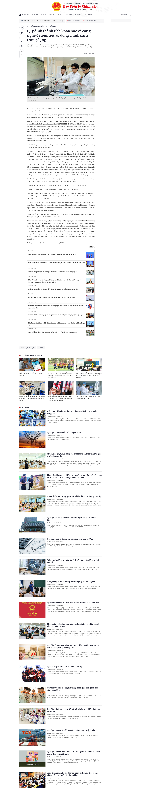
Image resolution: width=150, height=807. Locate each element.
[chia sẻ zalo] (21, 33)
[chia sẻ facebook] (21, 27)
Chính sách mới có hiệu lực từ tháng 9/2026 (30, 374)
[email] (99, 21)
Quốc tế (77, 15)
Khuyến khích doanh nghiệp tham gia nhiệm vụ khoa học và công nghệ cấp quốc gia (55, 315)
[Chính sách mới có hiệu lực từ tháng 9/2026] (32, 364)
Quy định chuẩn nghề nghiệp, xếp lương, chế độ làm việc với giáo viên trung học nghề (32, 398)
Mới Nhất (124, 15)
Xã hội (60, 15)
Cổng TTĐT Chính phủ (74, 20)
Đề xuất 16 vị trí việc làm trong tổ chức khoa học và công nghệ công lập (51, 272)
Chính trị (35, 15)
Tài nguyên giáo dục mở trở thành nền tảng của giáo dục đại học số (73, 561)
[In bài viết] (21, 46)
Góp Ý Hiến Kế (88, 15)
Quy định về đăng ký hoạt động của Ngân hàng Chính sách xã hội (73, 519)
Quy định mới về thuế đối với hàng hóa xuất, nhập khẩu (71, 730)
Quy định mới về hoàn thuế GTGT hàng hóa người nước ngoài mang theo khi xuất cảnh (73, 753)
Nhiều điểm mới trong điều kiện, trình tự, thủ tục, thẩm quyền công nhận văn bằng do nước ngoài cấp (60, 398)
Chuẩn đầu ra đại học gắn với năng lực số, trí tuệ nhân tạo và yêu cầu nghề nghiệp (73, 625)
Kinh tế (43, 15)
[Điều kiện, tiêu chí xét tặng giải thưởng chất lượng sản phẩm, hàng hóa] (32, 418)
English (85, 9)
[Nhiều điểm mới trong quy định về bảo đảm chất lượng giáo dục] (32, 503)
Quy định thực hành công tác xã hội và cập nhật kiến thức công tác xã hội (74, 710)
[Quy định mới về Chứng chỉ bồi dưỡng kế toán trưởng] (32, 546)
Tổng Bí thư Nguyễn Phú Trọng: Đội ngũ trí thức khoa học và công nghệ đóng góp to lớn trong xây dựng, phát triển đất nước (55, 281)
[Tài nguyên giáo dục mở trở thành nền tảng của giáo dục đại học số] (32, 567)
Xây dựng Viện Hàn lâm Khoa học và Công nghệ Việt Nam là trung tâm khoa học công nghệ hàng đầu (56, 307)
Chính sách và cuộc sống (35, 26)
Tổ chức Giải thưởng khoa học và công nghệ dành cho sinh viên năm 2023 (52, 297)
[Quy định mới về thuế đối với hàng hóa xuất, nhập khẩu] (32, 737)
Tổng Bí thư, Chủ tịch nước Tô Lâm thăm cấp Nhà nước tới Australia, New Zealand (40, 20)
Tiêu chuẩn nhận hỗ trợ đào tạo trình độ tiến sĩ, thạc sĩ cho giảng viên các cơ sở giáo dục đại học (72, 774)
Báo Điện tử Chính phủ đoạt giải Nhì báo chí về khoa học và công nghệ (51, 254)
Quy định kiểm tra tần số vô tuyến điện (64, 432)
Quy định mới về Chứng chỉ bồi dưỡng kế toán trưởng (70, 539)
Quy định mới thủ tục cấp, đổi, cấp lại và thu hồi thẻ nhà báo (73, 603)
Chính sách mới (51, 26)
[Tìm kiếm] (130, 15)
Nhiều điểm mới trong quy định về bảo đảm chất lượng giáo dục (74, 496)
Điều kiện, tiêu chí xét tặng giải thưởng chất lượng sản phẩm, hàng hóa (73, 412)
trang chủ (25, 15)
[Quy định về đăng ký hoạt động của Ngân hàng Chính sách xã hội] (32, 524)
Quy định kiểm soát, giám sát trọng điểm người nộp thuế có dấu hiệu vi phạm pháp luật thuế (73, 646)
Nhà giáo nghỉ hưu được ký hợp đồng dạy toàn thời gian (71, 581)
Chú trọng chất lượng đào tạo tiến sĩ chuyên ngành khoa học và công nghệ (52, 289)
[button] (60, 21)
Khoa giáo (68, 15)
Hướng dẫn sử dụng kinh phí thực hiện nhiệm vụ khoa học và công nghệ (52, 332)
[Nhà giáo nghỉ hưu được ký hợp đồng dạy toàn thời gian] (32, 588)
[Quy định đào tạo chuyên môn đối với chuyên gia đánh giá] (89, 388)
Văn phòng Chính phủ (90, 20)
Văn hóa (52, 15)
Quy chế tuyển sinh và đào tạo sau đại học (65, 666)
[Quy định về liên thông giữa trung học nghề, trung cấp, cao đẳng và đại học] (32, 695)
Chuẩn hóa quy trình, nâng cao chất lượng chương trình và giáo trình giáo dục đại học (74, 455)
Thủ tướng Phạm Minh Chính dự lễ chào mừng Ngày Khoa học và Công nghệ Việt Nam (56, 263)
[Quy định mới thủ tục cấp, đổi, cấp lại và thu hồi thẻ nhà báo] (32, 610)
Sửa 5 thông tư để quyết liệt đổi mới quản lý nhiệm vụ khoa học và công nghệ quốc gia (56, 323)
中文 (91, 9)
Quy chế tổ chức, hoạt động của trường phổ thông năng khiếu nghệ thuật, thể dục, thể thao (60, 375)
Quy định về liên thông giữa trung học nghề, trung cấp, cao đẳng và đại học (72, 689)
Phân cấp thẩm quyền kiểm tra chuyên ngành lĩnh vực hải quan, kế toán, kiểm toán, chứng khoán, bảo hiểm (74, 476)
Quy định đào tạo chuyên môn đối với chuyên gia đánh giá (88, 397)
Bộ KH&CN (41, 348)
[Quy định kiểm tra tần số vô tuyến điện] (32, 439)
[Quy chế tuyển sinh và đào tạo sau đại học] (32, 673)
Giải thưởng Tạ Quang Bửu (27, 348)
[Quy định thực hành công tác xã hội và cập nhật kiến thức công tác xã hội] (32, 716)
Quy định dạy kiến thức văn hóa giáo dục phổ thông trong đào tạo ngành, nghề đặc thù (89, 375)
